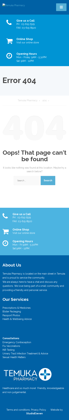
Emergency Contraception (17, 342)
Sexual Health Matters (14, 357)
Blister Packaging (12, 311)
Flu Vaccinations (11, 346)
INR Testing (9, 350)
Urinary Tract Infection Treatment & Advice (25, 353)
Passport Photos (11, 315)
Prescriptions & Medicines (17, 308)
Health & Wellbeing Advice (17, 319)
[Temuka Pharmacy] (14, 5)
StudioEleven (34, 413)
